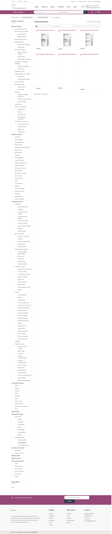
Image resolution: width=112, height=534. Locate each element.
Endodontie (17, 204)
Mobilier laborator (16, 458)
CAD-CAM (17, 388)
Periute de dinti (21, 284)
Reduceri (52, 7)
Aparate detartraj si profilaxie (22, 31)
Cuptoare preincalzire (20, 165)
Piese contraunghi (19, 471)
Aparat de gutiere (19, 139)
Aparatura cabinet (17, 26)
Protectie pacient (22, 246)
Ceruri (16, 393)
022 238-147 (87, 517)
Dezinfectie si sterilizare (23, 236)
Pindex (16, 181)
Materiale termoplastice (23, 320)
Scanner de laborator (20, 188)
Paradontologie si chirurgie (21, 249)
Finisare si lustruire (22, 365)
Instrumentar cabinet (27, 17)
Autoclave (20, 112)
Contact (13, 1)
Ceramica (17, 391)
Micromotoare (18, 468)
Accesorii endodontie (23, 207)
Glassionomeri (21, 367)
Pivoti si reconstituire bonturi (24, 375)
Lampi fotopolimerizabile (24, 79)
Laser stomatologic (19, 81)
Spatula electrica (19, 196)
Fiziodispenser (21, 47)
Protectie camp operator (24, 241)
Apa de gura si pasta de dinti (24, 269)
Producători (61, 7)
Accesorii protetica (22, 295)
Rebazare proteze (22, 326)
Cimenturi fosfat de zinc (23, 302)
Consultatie (20, 422)
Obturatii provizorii (22, 372)
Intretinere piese (18, 466)
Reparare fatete (21, 328)
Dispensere (20, 239)
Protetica (17, 292)
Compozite (17, 396)
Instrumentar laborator (18, 448)
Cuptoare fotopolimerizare (21, 163)
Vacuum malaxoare (19, 199)
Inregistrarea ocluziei (23, 318)
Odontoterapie (21, 429)
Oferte (68, 7)
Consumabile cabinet (17, 201)
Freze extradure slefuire (23, 445)
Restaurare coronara (20, 344)
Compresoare (21, 69)
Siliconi (16, 409)
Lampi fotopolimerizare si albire (22, 74)
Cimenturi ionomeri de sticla (24, 305)
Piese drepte (18, 474)
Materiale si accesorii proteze (22, 406)
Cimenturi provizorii (22, 310)
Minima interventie (22, 282)
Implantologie (15, 411)
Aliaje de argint (21, 351)
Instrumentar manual (23, 221)
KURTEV (35, 532)
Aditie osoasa (21, 256)
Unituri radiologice (22, 101)
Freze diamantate (22, 440)
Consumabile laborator (18, 383)
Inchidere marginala (22, 315)
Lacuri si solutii (18, 401)
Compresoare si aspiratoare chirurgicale (21, 62)
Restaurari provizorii (22, 331)
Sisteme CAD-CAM (19, 191)
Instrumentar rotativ (43, 17)
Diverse (19, 427)
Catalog (36, 7)
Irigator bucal (21, 279)
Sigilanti (19, 289)
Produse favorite (82, 1)
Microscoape (21, 89)
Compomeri (20, 353)
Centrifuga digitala (19, 157)
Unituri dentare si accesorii (21, 121)
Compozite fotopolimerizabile (22, 361)
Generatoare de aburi (20, 168)
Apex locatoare (21, 56)
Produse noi (44, 7)
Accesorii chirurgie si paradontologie (22, 252)
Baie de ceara (18, 150)
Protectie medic (21, 244)
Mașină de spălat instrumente (22, 118)
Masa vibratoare (19, 170)
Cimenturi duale (21, 300)
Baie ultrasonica (21, 114)
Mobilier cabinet (16, 455)
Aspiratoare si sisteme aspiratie (22, 147)
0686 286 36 (87, 519)
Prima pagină (14, 17)
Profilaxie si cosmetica (20, 266)
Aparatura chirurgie (19, 42)
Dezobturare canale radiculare (22, 217)
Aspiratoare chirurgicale (23, 66)
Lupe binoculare (21, 87)
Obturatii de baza (22, 370)
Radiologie (17, 92)
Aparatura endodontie (20, 49)
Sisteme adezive (22, 378)
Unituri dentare (21, 132)
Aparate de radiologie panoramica (23, 95)
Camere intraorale (22, 126)
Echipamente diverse (20, 71)
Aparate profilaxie (22, 36)
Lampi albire (21, 76)
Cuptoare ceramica (19, 160)
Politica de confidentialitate (94, 1)
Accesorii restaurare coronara (22, 347)
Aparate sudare (18, 144)
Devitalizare (20, 209)
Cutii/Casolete (21, 424)
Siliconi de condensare (23, 336)
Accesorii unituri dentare (23, 124)
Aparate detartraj (22, 34)
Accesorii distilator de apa (21, 29)
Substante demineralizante (24, 380)
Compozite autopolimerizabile (22, 357)
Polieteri (20, 323)
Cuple (16, 463)
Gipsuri (16, 398)
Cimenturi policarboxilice (23, 308)
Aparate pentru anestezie (21, 39)
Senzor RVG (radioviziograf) (24, 99)
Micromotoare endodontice (24, 59)
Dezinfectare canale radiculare (22, 213)
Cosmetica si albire (22, 271)
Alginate (20, 297)
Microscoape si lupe (19, 84)
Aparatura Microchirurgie (24, 44)
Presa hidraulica (18, 183)
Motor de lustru (18, 175)
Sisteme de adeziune (23, 339)
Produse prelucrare (19, 453)
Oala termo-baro (19, 178)
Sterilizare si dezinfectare (21, 107)
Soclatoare (17, 194)
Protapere (20, 228)
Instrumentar (18, 416)
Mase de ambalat (19, 403)
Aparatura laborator (17, 134)
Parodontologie (21, 432)
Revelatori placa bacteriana (24, 287)
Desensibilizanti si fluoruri (24, 274)
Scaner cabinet (18, 104)
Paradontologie (21, 261)
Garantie (19, 1)
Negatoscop (21, 129)
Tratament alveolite (22, 264)
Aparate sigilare (21, 109)
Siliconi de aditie (21, 333)
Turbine (16, 476)
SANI (12, 487)
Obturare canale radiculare (24, 226)
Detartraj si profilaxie (23, 277)
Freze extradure (22, 442)
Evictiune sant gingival (23, 313)
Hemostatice (21, 258)
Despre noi (73, 1)
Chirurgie (20, 419)
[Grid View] (36, 26)
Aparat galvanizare (19, 142)
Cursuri (75, 7)
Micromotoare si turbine (20, 173)
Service (25, 1)
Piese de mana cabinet (18, 461)
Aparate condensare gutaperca (22, 53)
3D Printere (17, 137)
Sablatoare (17, 186)
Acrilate (16, 385)
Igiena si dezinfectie (19, 233)
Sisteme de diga (21, 231)
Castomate (17, 155)
